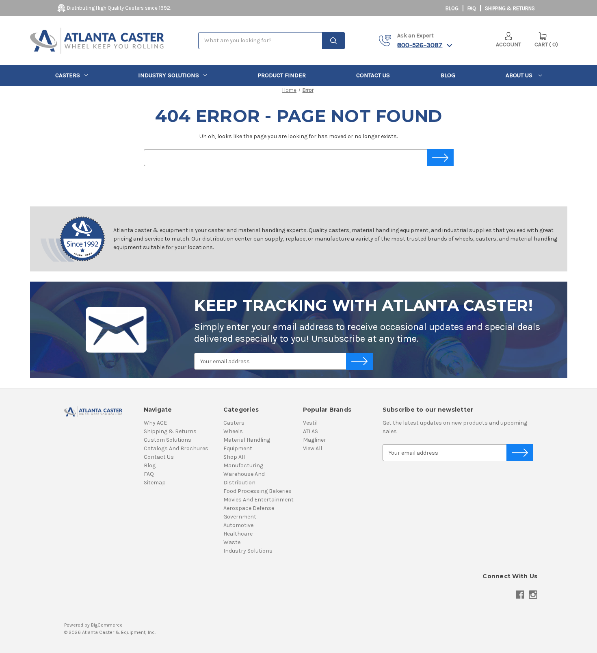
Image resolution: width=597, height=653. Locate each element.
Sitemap (155, 482)
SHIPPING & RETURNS (510, 8)
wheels (233, 431)
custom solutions (167, 439)
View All (312, 448)
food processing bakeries (257, 491)
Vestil (310, 422)
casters (67, 75)
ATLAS (310, 431)
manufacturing (243, 465)
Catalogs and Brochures (176, 448)
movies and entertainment (258, 499)
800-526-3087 (419, 45)
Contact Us (373, 75)
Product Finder (281, 75)
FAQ (471, 8)
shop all (234, 456)
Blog (452, 8)
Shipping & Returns (170, 431)
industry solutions (168, 75)
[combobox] (271, 40)
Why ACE (155, 422)
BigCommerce (107, 625)
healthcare (238, 533)
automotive (238, 525)
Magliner (314, 439)
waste (231, 542)
